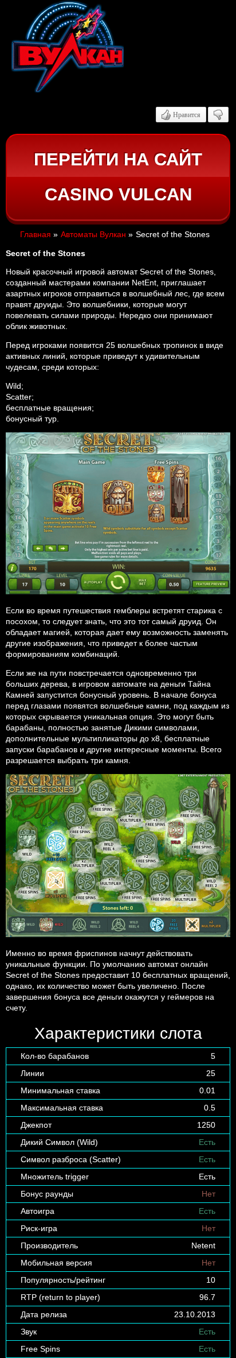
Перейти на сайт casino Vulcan (118, 177)
